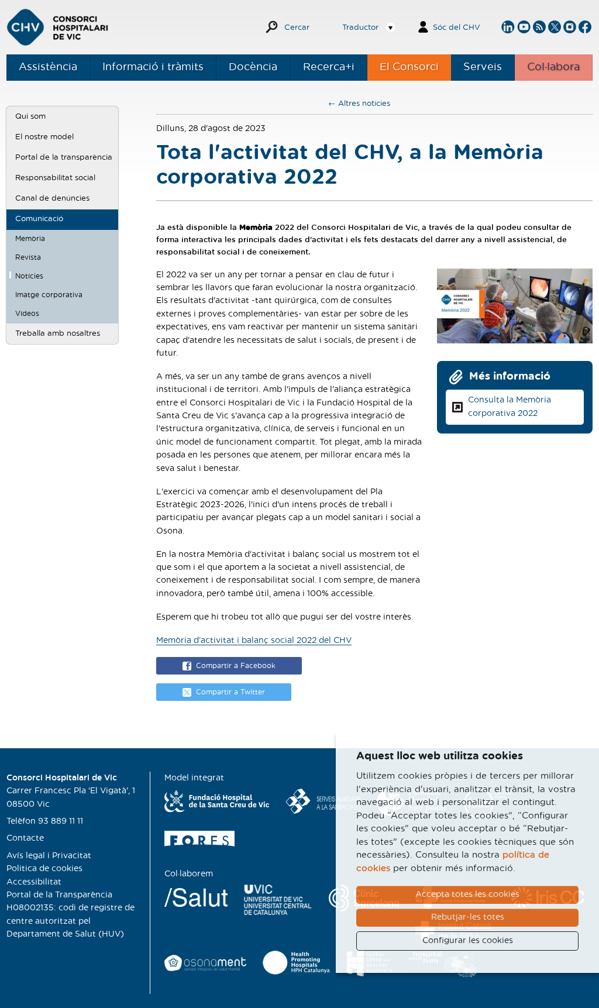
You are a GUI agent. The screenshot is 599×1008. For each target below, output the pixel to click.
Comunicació (39, 219)
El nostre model (44, 137)
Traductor (360, 28)
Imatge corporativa (48, 294)
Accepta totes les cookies (467, 894)
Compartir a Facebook (236, 665)
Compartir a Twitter (230, 692)
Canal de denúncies (52, 198)
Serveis (482, 67)
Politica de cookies (44, 869)
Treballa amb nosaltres (57, 333)
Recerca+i (328, 67)
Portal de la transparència (63, 157)
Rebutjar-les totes (467, 917)
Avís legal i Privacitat (48, 856)
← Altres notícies (359, 104)
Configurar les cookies (467, 941)
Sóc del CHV (456, 28)
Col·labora (553, 67)
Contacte (25, 838)
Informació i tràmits (153, 67)
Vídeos (27, 313)
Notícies (29, 276)
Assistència (48, 67)
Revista (28, 257)
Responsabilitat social (55, 178)
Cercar (296, 28)
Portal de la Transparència (59, 895)
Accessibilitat (33, 882)
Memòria (30, 238)
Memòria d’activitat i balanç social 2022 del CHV (254, 641)
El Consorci (409, 67)
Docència (253, 67)
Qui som (30, 116)
